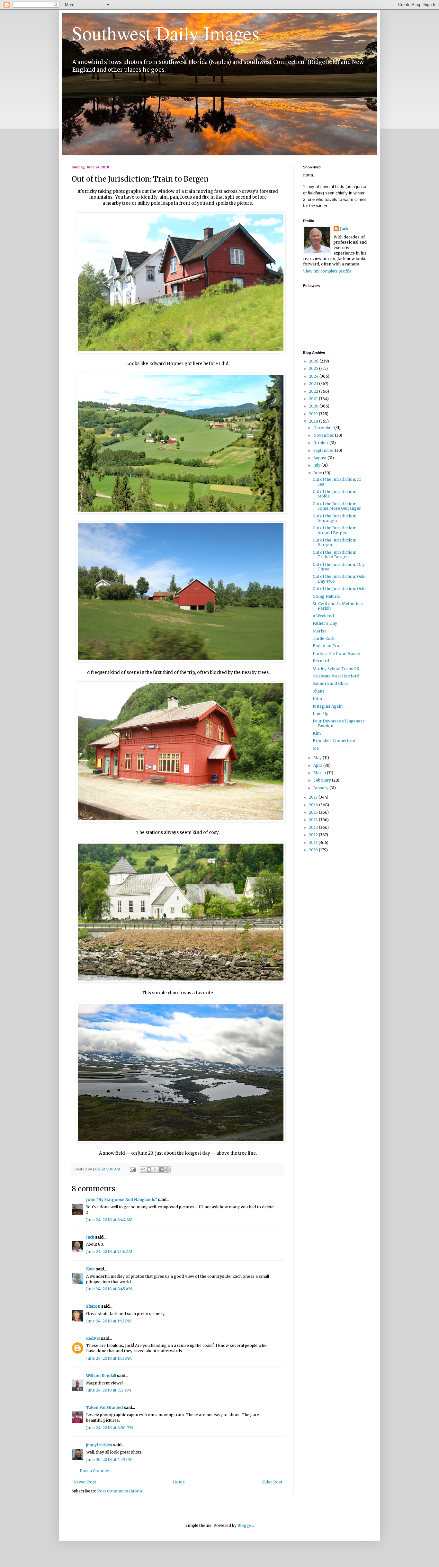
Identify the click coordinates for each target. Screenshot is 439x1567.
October (321, 442)
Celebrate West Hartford (336, 676)
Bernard (321, 660)
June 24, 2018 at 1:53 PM (109, 1358)
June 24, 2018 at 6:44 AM (109, 1219)
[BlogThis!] (149, 1169)
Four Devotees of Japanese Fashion (339, 723)
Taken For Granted (104, 1407)
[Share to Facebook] (161, 1169)
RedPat (93, 1338)
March (320, 772)
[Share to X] (155, 1169)
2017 (313, 797)
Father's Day (325, 623)
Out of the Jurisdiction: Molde (334, 493)
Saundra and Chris (331, 683)
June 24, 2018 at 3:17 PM (108, 1390)
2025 (314, 368)
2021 (314, 398)
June (318, 472)
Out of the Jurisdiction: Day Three (339, 566)
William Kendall (101, 1375)
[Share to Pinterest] (167, 1169)
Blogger (245, 1525)
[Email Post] (132, 1169)
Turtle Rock (324, 638)
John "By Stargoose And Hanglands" (121, 1199)
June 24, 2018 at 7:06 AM (109, 1251)
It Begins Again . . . (330, 706)
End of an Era (326, 645)
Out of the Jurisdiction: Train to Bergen (334, 554)
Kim (317, 733)
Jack (90, 1237)
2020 (314, 406)
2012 (314, 834)
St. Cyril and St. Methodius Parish (338, 606)
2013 (314, 827)
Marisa (320, 631)
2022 (314, 391)
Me (316, 748)
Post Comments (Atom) (119, 1491)
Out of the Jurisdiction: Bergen (334, 542)
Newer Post (84, 1482)
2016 (314, 804)
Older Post (272, 1482)
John (317, 698)
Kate (90, 1269)
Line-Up (320, 713)
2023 (314, 383)
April (318, 765)
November (324, 435)
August (320, 457)
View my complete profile (327, 271)
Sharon (93, 1306)
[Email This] (143, 1169)
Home (179, 1482)
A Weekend (323, 615)
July (317, 465)
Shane (319, 691)
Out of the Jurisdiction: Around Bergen (334, 530)
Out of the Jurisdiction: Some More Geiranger (337, 506)
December (323, 427)
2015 (314, 812)
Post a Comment (96, 1470)
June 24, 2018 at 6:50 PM (109, 1427)
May (318, 757)
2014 (314, 819)
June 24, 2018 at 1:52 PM (109, 1321)
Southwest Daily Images (165, 33)
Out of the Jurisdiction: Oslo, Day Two (340, 578)
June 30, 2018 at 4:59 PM (109, 1459)
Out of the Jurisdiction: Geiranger (334, 518)
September (324, 450)
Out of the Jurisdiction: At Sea (337, 481)
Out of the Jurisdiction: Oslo (339, 588)
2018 (314, 421)
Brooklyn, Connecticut (334, 740)
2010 (314, 849)
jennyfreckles (99, 1444)
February (322, 780)
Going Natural (326, 596)
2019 (314, 413)
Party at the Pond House (336, 653)
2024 (314, 376)
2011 (313, 842)
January (321, 787)
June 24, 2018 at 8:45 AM (109, 1288)
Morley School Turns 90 (336, 668)
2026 (314, 361)
